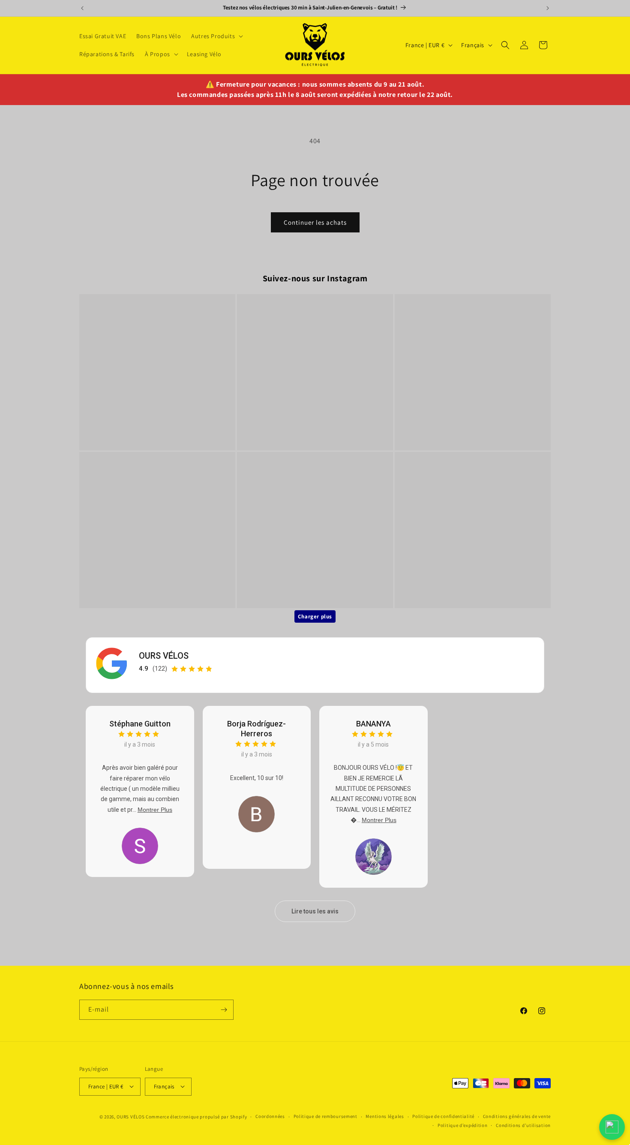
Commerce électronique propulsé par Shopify (196, 1116)
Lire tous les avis (315, 911)
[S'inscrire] (223, 1010)
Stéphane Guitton (140, 723)
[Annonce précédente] (82, 8)
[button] (216, 36)
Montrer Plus (155, 809)
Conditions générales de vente (517, 1116)
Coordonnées (270, 1116)
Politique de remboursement (325, 1116)
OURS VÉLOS (164, 656)
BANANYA (373, 723)
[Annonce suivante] (547, 8)
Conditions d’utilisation (523, 1125)
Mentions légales (385, 1116)
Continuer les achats (315, 222)
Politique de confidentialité (443, 1116)
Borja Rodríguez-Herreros (256, 728)
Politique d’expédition (462, 1125)
